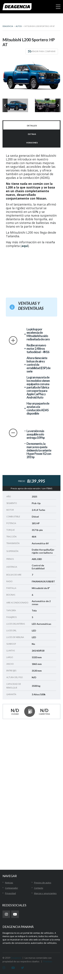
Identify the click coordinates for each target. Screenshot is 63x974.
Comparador (11, 887)
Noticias (9, 882)
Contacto (38, 887)
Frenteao (47, 961)
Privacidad (10, 893)
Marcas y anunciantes (45, 893)
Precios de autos (42, 882)
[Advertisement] (34, 271)
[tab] (31, 125)
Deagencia (16, 957)
